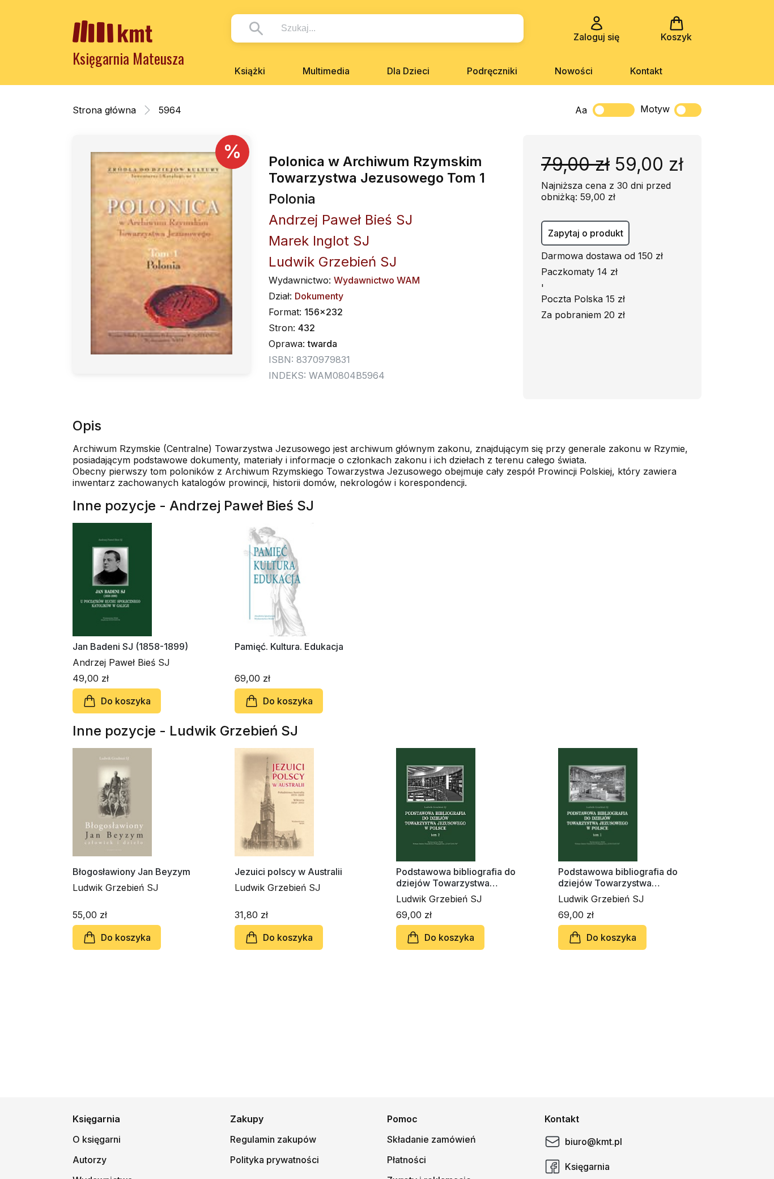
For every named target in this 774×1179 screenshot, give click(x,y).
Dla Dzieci (408, 71)
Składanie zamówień (431, 1139)
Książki (250, 71)
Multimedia (326, 71)
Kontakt (646, 71)
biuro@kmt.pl (593, 1141)
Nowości (574, 71)
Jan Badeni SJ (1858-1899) (130, 646)
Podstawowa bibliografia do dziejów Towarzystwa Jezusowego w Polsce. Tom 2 (456, 877)
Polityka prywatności (274, 1159)
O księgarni (97, 1139)
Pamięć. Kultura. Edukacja (289, 646)
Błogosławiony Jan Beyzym (131, 871)
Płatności (406, 1159)
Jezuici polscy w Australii (288, 871)
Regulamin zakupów (273, 1139)
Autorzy (90, 1159)
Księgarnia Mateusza (128, 58)
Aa (581, 110)
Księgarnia (587, 1166)
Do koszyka (126, 701)
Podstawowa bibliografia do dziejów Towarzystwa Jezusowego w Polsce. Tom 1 (618, 877)
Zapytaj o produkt (585, 233)
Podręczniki (492, 71)
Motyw (655, 109)
